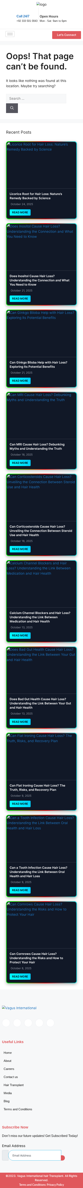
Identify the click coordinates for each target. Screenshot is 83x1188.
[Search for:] (36, 98)
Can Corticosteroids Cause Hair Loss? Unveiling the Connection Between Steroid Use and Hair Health (41, 531)
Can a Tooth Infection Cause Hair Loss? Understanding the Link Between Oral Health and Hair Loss (38, 872)
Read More (20, 212)
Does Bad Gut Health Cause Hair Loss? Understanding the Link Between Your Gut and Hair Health (40, 703)
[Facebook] (6, 1023)
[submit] (63, 1158)
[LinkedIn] (28, 1023)
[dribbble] (39, 1023)
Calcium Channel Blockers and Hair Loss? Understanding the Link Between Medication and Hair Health (40, 617)
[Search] (12, 108)
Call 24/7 (23, 16)
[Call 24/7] (19, 10)
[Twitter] (17, 1023)
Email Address (13, 1146)
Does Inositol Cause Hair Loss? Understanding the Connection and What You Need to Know (40, 280)
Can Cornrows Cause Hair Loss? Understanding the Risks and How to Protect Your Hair (36, 958)
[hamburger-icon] (10, 34)
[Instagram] (50, 1023)
